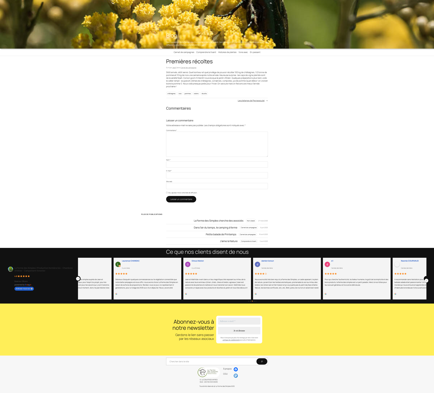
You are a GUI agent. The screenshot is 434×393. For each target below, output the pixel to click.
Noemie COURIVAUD (375, 261)
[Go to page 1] (250, 301)
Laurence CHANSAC (96, 261)
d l (297, 261)
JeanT (174, 67)
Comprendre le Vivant (248, 241)
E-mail (169, 171)
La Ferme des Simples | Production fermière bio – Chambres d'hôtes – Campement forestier (43, 269)
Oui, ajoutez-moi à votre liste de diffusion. (182, 193)
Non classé (251, 221)
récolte (204, 93)
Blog (171, 35)
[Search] (261, 361)
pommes (188, 93)
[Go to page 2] (252, 301)
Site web (169, 181)
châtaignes (171, 93)
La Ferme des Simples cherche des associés (218, 220)
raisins (196, 93)
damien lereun (233, 261)
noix (180, 93)
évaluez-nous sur (23, 288)
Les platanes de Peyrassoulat (251, 100)
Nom (168, 160)
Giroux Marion (163, 261)
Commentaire (171, 130)
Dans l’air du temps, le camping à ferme (215, 227)
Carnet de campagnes (188, 67)
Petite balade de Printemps (221, 234)
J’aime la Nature (229, 241)
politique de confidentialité (231, 340)
